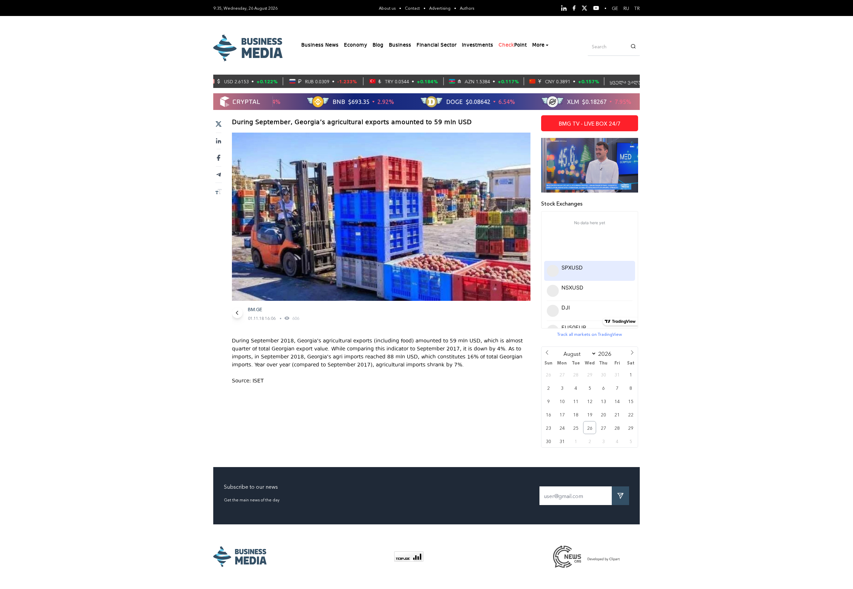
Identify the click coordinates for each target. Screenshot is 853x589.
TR (637, 8)
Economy (355, 45)
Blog (378, 45)
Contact (412, 8)
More (538, 45)
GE (615, 8)
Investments (477, 45)
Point (512, 45)
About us (387, 8)
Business (400, 45)
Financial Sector (436, 45)
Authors (467, 8)
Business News (320, 45)
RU (626, 8)
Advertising (439, 8)
